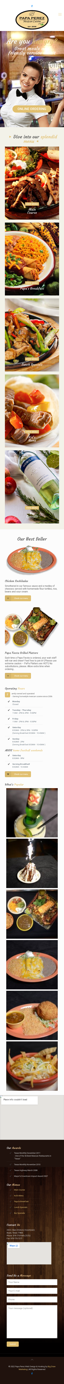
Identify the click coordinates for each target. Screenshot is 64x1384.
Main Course (19, 1190)
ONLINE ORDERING (32, 109)
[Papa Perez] (32, 19)
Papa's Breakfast (21, 1201)
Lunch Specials (20, 1207)
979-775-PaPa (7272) (21, 2)
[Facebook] (32, 6)
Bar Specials (19, 1213)
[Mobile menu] (60, 14)
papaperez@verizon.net (44, 2)
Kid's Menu (19, 1196)
